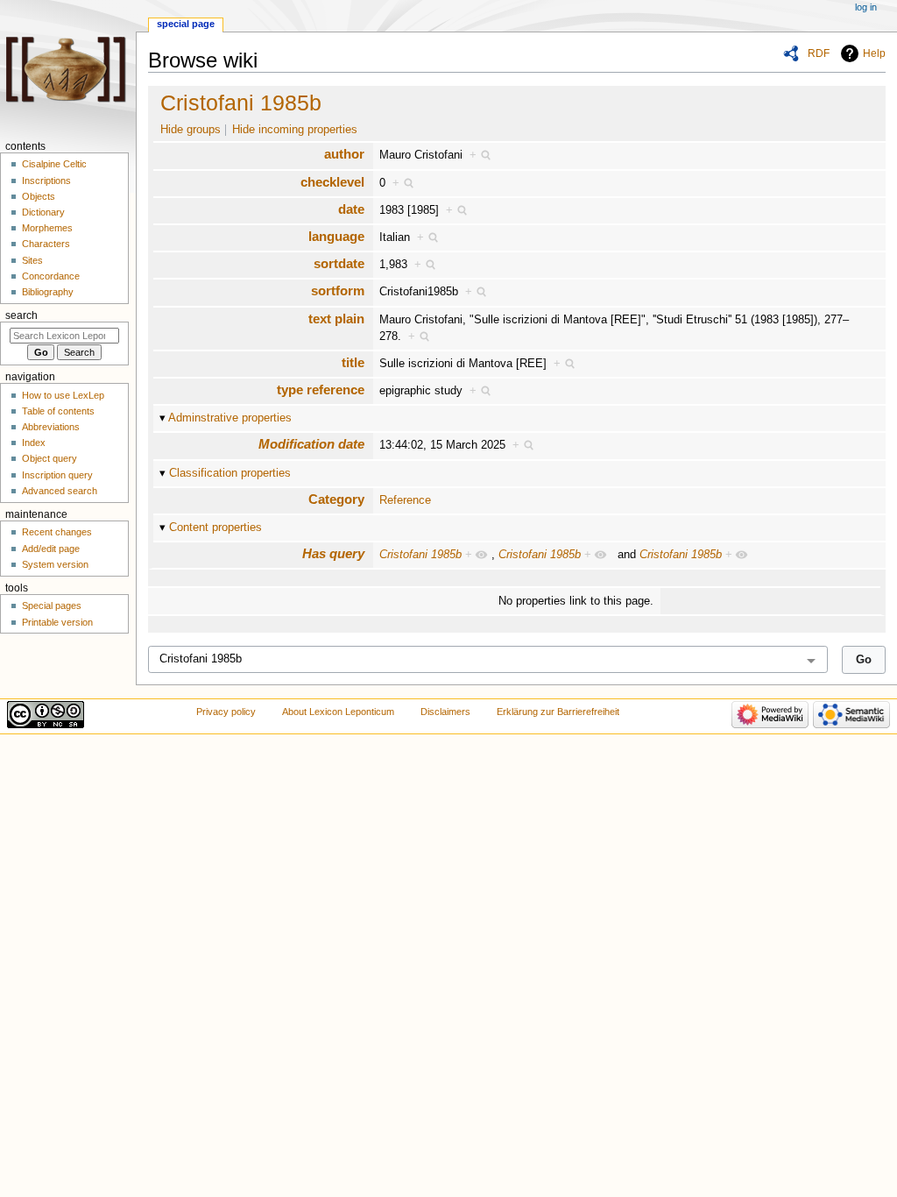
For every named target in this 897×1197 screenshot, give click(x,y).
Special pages (51, 605)
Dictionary (43, 212)
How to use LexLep (63, 395)
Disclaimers (445, 711)
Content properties (215, 527)
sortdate (339, 263)
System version (55, 564)
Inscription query (57, 475)
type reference (320, 389)
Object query (49, 458)
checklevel (332, 181)
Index (34, 442)
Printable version (57, 622)
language (336, 236)
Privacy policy (226, 711)
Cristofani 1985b (240, 102)
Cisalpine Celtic (54, 164)
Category (336, 499)
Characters (46, 243)
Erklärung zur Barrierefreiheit (558, 711)
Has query (333, 553)
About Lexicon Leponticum (338, 711)
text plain (336, 318)
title (353, 362)
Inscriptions (46, 180)
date (351, 209)
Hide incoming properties (294, 130)
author (344, 153)
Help (874, 53)
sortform (337, 290)
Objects (38, 196)
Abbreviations (51, 426)
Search (21, 315)
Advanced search (59, 490)
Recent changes (57, 532)
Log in (866, 7)
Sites (32, 260)
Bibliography (48, 292)
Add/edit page (51, 548)
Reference (405, 500)
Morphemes (47, 228)
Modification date (311, 443)
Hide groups (190, 130)
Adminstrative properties (230, 418)
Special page (186, 23)
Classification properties (230, 473)
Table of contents (58, 411)
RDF (819, 53)
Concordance (51, 276)
